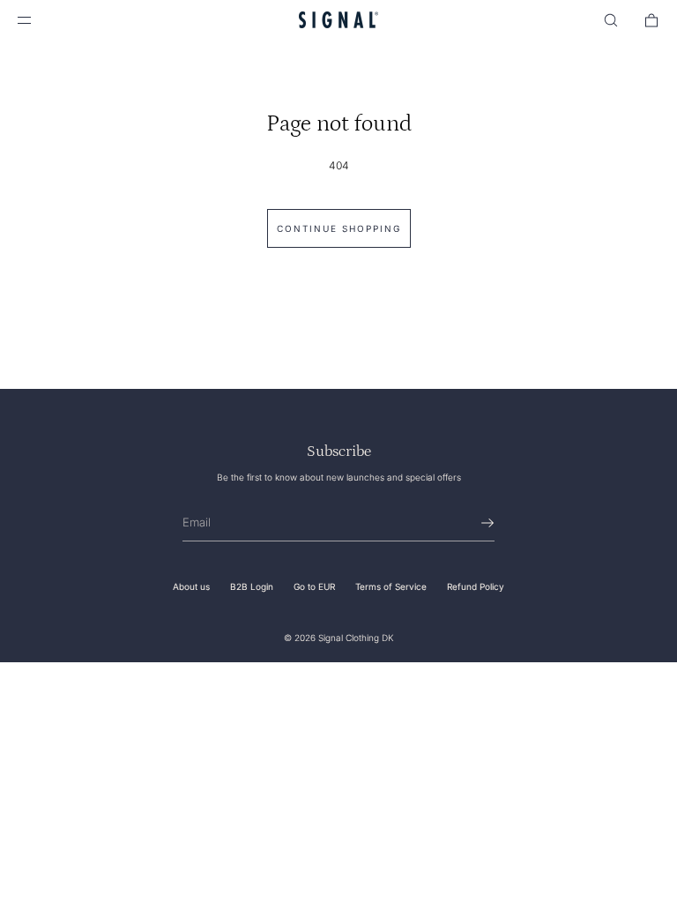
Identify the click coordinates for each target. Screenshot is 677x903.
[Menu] (39, 20)
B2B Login (251, 586)
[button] (610, 20)
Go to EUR (314, 586)
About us (191, 586)
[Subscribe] (472, 523)
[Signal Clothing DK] (338, 19)
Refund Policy (475, 586)
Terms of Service (391, 586)
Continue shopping (339, 228)
